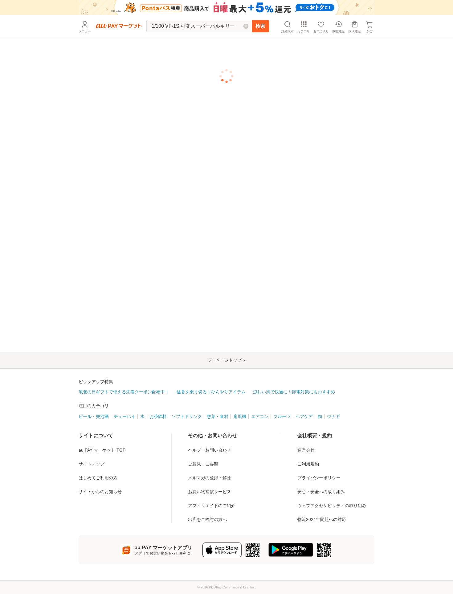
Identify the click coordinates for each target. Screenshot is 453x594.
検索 (260, 26)
